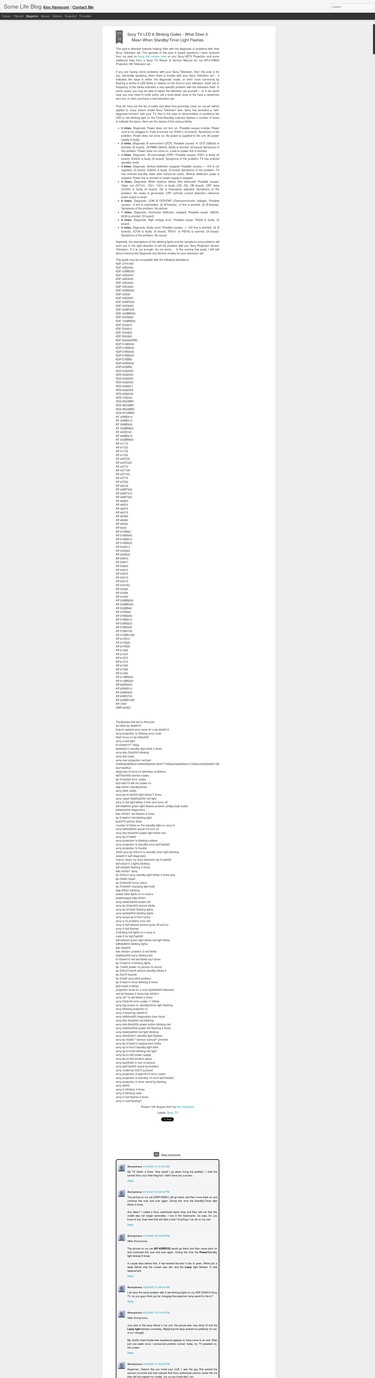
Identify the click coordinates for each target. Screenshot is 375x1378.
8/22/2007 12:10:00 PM (156, 1312)
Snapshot (71, 16)
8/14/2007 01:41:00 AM (156, 1166)
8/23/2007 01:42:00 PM (156, 1363)
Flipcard (18, 16)
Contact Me (83, 7)
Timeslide (85, 16)
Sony (170, 1112)
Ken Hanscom (185, 1107)
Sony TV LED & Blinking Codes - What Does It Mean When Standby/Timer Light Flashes (167, 37)
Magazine (32, 16)
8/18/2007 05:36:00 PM (156, 1235)
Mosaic (45, 16)
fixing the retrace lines (152, 56)
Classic (6, 16)
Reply (130, 1180)
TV (176, 1112)
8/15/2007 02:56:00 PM (156, 1191)
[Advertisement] (240, 92)
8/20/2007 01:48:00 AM (156, 1287)
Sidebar (57, 16)
